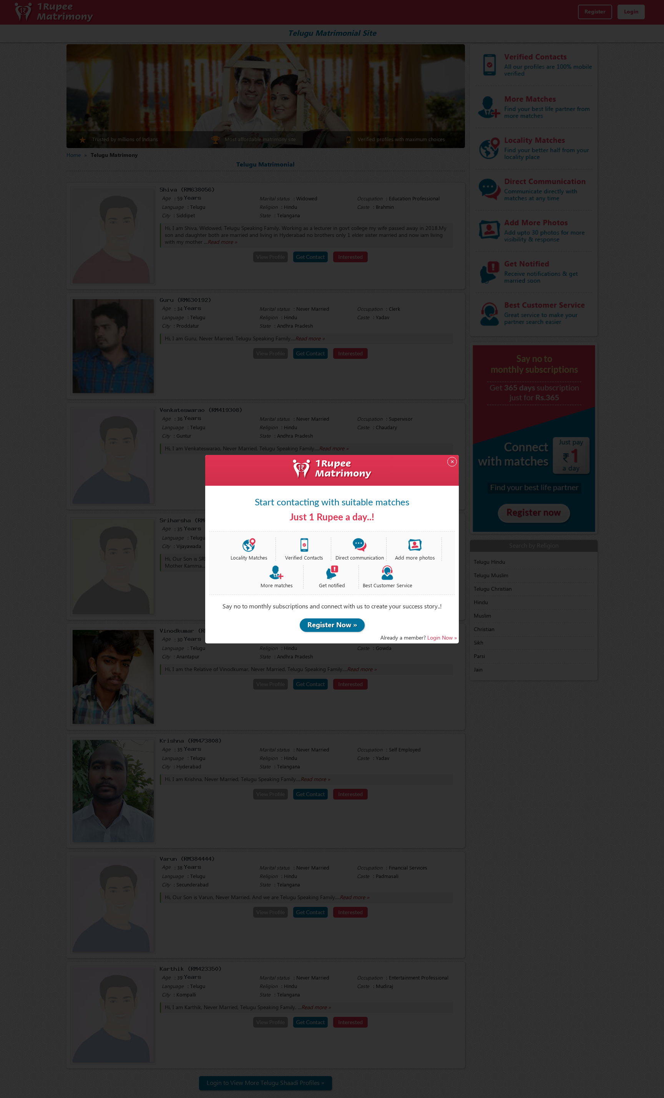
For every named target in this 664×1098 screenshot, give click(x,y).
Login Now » (442, 638)
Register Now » (332, 625)
